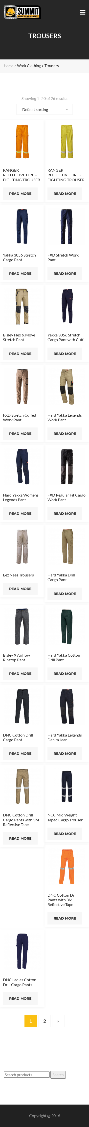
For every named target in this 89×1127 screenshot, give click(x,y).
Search (58, 1074)
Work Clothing (29, 65)
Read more (20, 193)
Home (8, 65)
